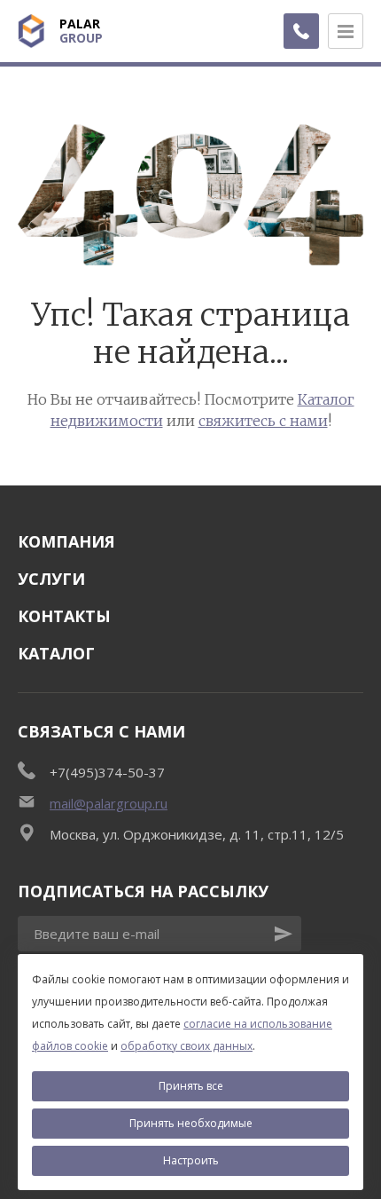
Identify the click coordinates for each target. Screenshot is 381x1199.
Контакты (64, 616)
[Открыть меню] (345, 31)
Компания (66, 541)
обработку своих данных (187, 1045)
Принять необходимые (191, 1123)
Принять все (191, 1085)
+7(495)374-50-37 (107, 772)
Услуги (51, 578)
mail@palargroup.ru (108, 803)
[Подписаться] (283, 933)
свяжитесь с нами (263, 421)
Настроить (191, 1160)
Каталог (56, 653)
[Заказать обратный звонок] (301, 31)
